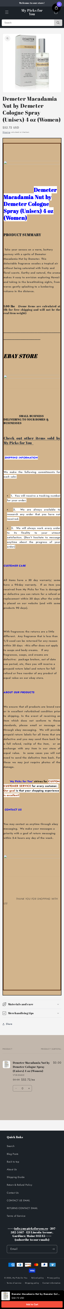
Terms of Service (16, 1216)
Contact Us (13, 1192)
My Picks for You (19, 1277)
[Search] (58, 23)
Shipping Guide (15, 1177)
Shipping (6, 132)
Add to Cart (32, 1304)
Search (11, 1146)
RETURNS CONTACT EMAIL (22, 1208)
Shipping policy (32, 1283)
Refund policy (37, 1277)
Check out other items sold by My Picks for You (32, 440)
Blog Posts (12, 1154)
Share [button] (9, 1024)
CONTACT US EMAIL (18, 1200)
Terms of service (14, 1283)
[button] (7, 12)
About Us (12, 1169)
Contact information (51, 1283)
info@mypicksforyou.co (31, 1228)
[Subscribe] (53, 1249)
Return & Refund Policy (19, 1185)
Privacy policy (53, 1277)
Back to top (13, 1161)
